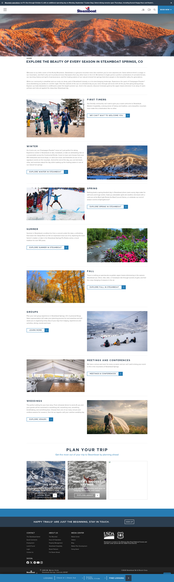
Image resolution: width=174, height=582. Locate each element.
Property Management (56, 543)
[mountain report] (143, 9)
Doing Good (75, 549)
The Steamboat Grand (33, 537)
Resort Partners (53, 549)
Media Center (75, 537)
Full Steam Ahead (54, 552)
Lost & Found (31, 546)
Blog (72, 543)
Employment (30, 543)
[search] (154, 9)
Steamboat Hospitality (55, 546)
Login (28, 549)
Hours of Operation (55, 540)
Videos (73, 540)
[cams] (149, 9)
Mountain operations (12, 3)
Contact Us (30, 552)
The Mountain (53, 537)
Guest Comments (32, 540)
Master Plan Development (79, 546)
